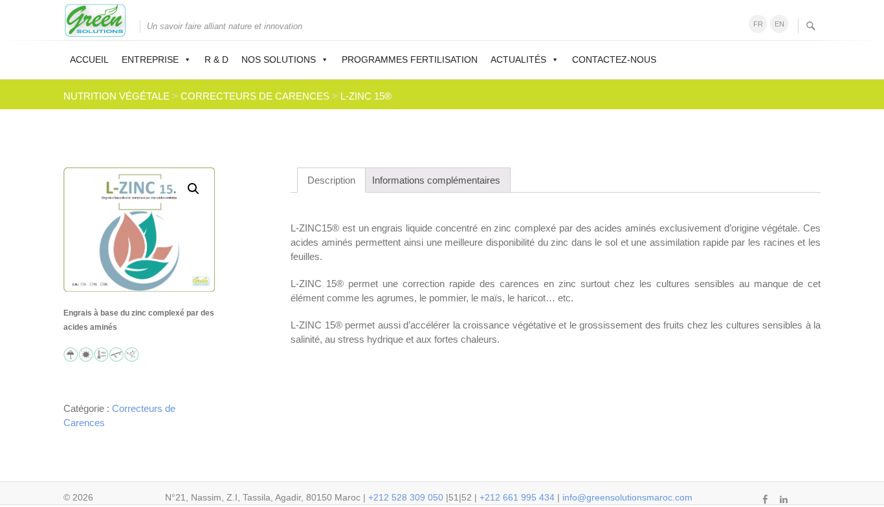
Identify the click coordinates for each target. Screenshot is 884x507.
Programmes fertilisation (410, 59)
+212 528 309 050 (405, 497)
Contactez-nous (614, 59)
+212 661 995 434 (517, 497)
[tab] (331, 180)
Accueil (89, 59)
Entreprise (150, 59)
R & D (216, 59)
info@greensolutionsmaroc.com (627, 497)
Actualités (518, 59)
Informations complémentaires (436, 180)
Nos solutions (278, 59)
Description (331, 180)
